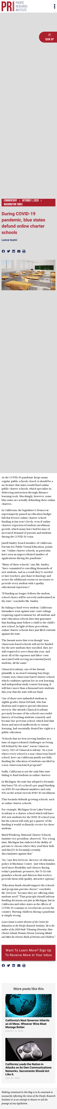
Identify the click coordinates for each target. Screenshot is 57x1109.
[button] (41, 6)
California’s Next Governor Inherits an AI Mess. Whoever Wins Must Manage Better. (27, 1023)
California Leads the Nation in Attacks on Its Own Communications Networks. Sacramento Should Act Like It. (28, 1069)
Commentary (10, 200)
